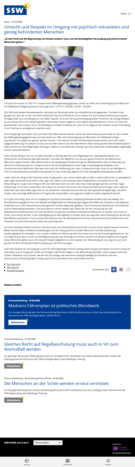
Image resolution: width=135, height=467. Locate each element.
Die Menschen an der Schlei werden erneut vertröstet (56, 383)
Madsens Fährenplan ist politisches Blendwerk (53, 305)
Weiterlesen (18, 322)
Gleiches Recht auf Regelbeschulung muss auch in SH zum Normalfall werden (61, 347)
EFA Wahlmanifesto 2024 (121, 453)
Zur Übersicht (14, 264)
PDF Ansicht (13, 267)
